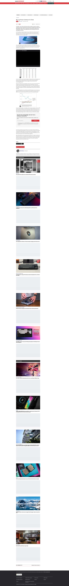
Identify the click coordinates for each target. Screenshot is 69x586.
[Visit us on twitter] (41, 1)
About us (35, 579)
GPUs (23, 3)
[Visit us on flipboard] (45, 1)
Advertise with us (27, 579)
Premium (49, 3)
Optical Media (18, 143)
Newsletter (38, 24)
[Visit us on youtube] (43, 1)
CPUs (21, 3)
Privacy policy (36, 577)
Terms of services (27, 122)
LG (38, 28)
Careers (17, 581)
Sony (20, 26)
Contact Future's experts (28, 577)
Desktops (37, 3)
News (31, 3)
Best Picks (18, 3)
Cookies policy (45, 577)
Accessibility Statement (19, 579)
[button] (52, 1)
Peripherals (17, 17)
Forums (52, 3)
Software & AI (41, 3)
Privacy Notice (20, 123)
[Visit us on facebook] (39, 1)
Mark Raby (20, 21)
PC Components (27, 3)
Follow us (34, 24)
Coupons (45, 3)
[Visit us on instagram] (42, 1)
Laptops (34, 3)
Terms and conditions (19, 577)
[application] (28, 58)
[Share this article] (17, 24)
